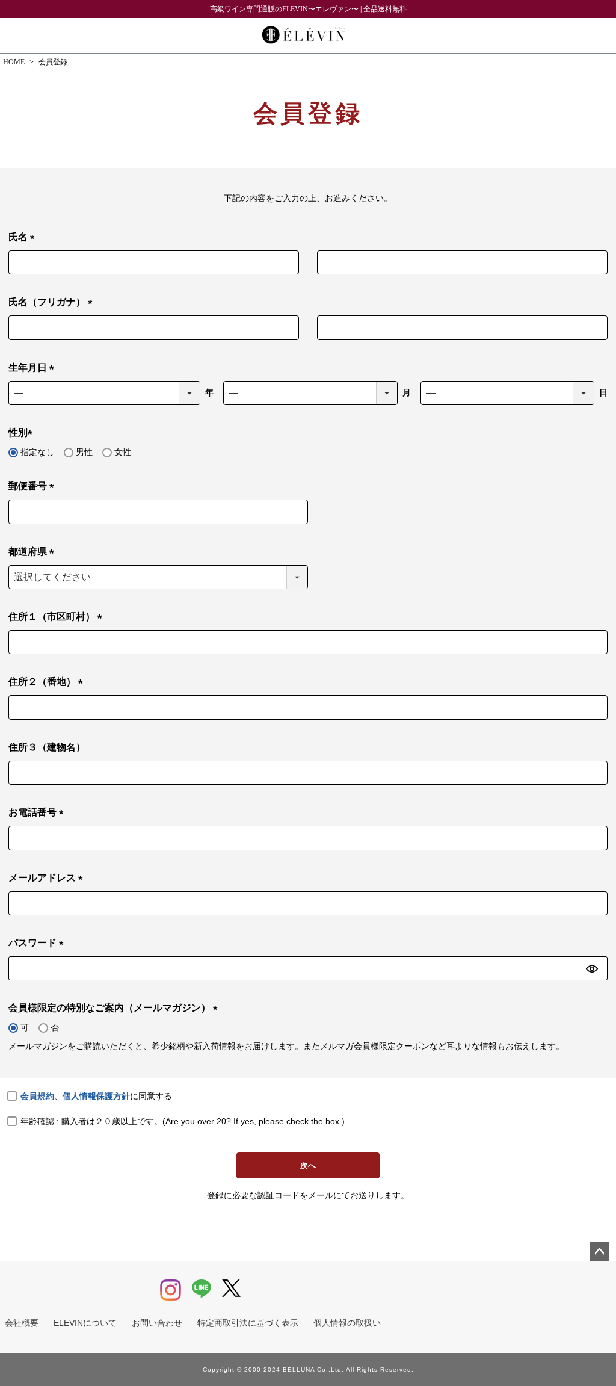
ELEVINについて (85, 1323)
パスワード (38, 944)
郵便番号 (33, 487)
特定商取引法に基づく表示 (247, 1323)
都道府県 (33, 552)
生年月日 (33, 368)
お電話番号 (38, 813)
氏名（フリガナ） (52, 303)
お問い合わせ (157, 1323)
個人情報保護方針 (96, 1096)
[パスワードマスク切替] (595, 968)
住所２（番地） (48, 682)
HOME (14, 62)
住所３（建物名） (46, 747)
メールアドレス (48, 879)
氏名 (24, 238)
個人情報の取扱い (347, 1323)
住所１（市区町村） (57, 617)
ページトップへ (599, 1251)
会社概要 (21, 1323)
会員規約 (37, 1096)
